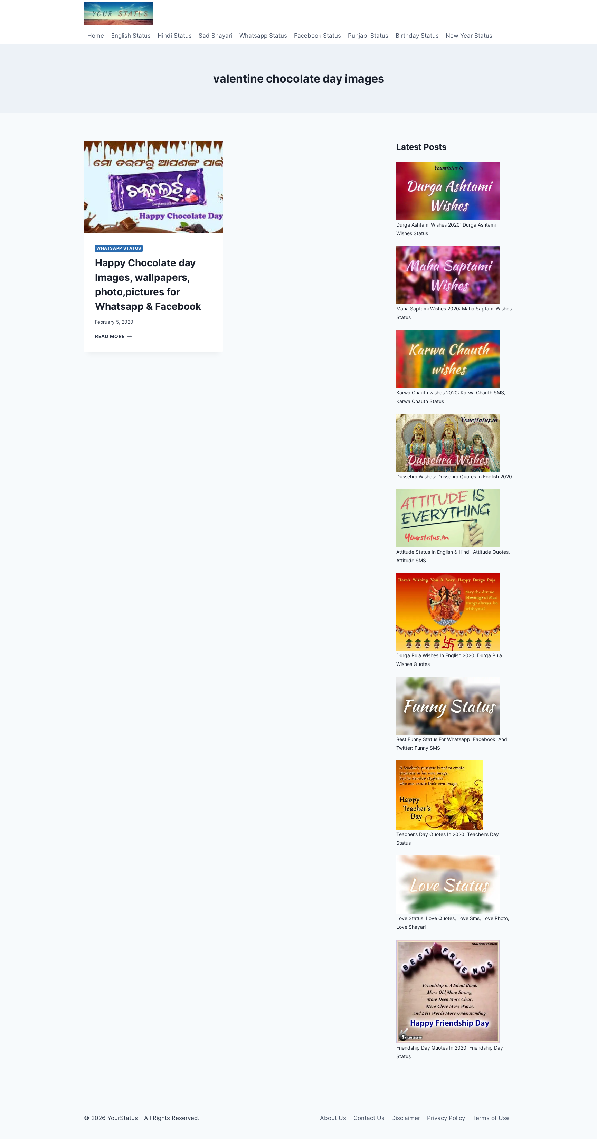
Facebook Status (317, 35)
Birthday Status (417, 35)
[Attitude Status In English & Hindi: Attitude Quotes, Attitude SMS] (454, 518)
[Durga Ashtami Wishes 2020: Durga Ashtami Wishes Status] (454, 191)
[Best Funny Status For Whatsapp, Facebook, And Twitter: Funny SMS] (454, 706)
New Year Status (469, 35)
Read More (113, 336)
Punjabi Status (368, 35)
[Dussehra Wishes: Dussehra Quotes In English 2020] (454, 443)
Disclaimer (405, 1117)
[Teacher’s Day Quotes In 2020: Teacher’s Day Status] (454, 795)
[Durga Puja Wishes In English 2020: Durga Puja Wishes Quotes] (454, 612)
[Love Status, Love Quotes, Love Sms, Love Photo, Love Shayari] (454, 884)
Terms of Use (491, 1117)
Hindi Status (175, 35)
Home (95, 35)
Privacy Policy (446, 1117)
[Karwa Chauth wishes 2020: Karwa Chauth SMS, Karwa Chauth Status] (454, 359)
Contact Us (369, 1117)
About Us (333, 1117)
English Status (131, 35)
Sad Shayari (215, 35)
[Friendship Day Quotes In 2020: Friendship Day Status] (454, 991)
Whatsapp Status (263, 35)
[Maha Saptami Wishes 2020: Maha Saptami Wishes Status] (454, 275)
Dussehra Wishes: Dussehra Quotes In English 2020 (454, 476)
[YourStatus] (118, 13)
